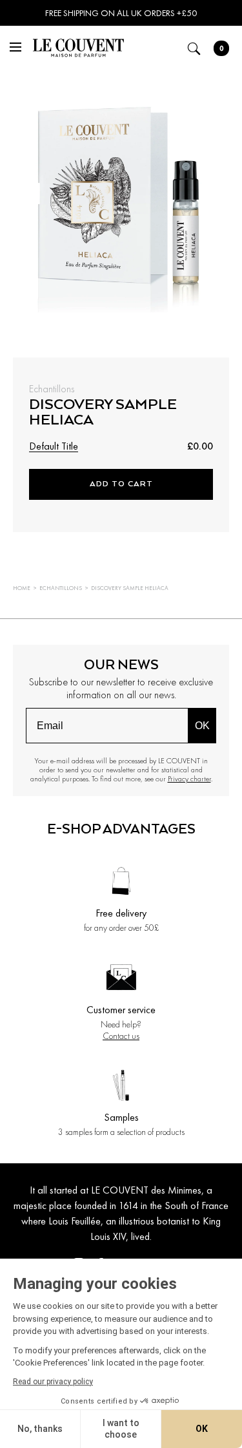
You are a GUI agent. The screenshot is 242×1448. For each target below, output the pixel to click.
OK (202, 725)
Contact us (121, 1036)
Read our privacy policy (53, 1381)
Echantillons (60, 588)
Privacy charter (189, 779)
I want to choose (121, 1429)
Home (21, 588)
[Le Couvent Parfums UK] (77, 50)
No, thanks (40, 1429)
